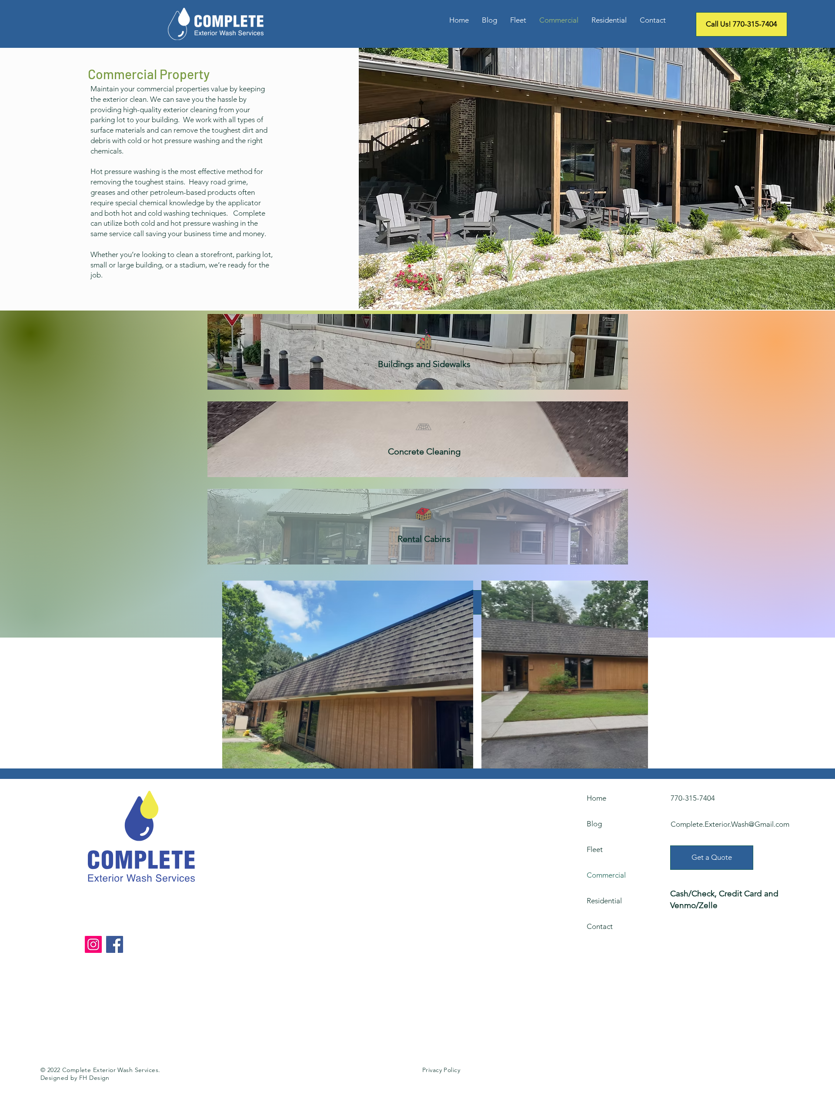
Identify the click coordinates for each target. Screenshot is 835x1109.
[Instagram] (93, 944)
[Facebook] (114, 944)
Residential (604, 900)
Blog (594, 823)
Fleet (595, 849)
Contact (600, 926)
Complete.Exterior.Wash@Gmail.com (730, 824)
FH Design (94, 1078)
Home (596, 798)
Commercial (606, 875)
